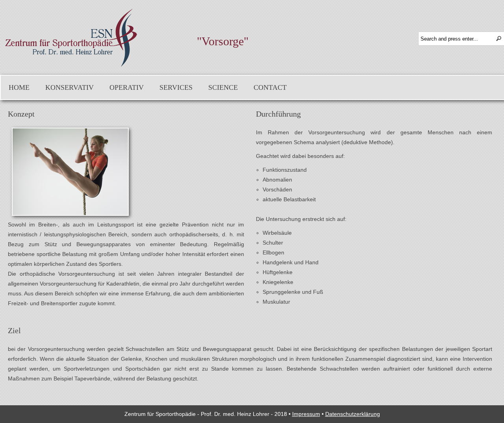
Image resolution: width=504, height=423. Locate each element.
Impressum (306, 414)
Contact (270, 87)
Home (19, 87)
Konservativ (69, 87)
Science (223, 87)
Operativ (126, 87)
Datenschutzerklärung (352, 414)
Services (176, 87)
